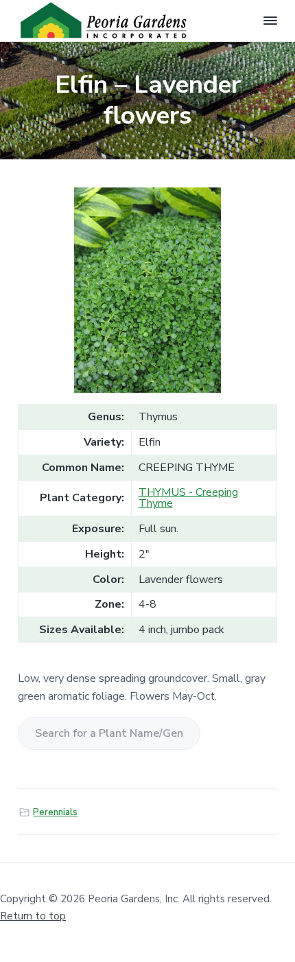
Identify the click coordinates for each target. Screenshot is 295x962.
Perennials (55, 812)
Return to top (33, 916)
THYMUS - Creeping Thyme (188, 498)
